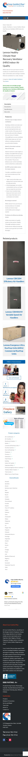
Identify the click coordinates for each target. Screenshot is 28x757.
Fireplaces (7, 452)
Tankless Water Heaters (11, 469)
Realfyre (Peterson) (10, 556)
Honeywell (7, 516)
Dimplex (7, 499)
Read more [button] (9, 605)
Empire (7, 505)
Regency (7, 558)
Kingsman (7, 521)
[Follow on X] (7, 740)
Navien (7, 541)
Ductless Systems (9, 447)
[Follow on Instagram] (10, 740)
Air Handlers (8, 439)
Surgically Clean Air (10, 565)
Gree (6, 514)
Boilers (7, 443)
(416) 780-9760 (7, 12)
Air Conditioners (9, 436)
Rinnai (6, 560)
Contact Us (6, 709)
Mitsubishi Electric (10, 534)
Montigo (7, 536)
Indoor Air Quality (13, 79)
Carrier (7, 497)
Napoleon (7, 538)
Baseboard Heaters (10, 441)
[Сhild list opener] (14, 436)
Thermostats (8, 472)
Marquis (7, 532)
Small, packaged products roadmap (14, 467)
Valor (6, 567)
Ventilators (10, 27)
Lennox (7, 81)
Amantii (7, 481)
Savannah (7, 563)
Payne (6, 552)
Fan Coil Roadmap (9, 450)
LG (5, 525)
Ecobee (7, 503)
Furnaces (7, 454)
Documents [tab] (7, 106)
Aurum (6, 486)
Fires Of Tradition (9, 508)
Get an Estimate (14, 378)
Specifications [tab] (8, 109)
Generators (8, 456)
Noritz (6, 545)
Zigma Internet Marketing (17, 755)
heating (7, 461)
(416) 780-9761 (12, 735)
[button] (4, 18)
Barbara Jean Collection (11, 488)
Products (5, 698)
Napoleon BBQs (9, 465)
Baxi (6, 490)
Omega (7, 549)
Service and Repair (7, 703)
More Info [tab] (7, 112)
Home (4, 25)
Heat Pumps (8, 458)
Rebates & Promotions (8, 701)
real (6, 554)
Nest (6, 543)
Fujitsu (6, 510)
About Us (5, 707)
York (6, 569)
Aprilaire (7, 483)
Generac (7, 512)
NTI (6, 547)
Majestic (7, 530)
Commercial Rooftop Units (12, 445)
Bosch (6, 494)
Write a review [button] (15, 586)
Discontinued (8, 501)
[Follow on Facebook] (4, 740)
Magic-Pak (8, 527)
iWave (6, 519)
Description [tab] (7, 104)
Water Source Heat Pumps (11, 474)
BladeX (7, 492)
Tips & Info (6, 705)
